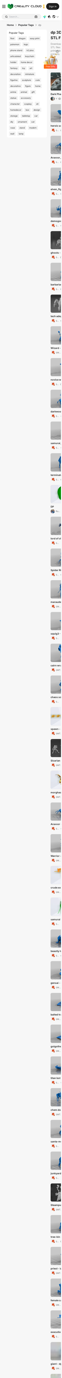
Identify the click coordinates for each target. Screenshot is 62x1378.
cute (37, 80)
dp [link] (39, 25)
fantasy (14, 68)
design (37, 110)
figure (28, 86)
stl (37, 104)
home (37, 86)
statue (13, 98)
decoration (15, 74)
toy (23, 68)
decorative (15, 86)
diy (11, 122)
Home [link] (10, 25)
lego (26, 44)
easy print (34, 38)
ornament (22, 122)
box (27, 110)
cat (32, 122)
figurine (14, 80)
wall (12, 133)
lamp (21, 133)
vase (12, 127)
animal (24, 92)
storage (14, 116)
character (15, 104)
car (36, 116)
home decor (26, 62)
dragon (22, 38)
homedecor (15, 110)
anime (13, 92)
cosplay (28, 104)
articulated (15, 56)
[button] (55, 16)
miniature (29, 74)
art (31, 68)
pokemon (14, 44)
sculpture (26, 80)
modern (33, 127)
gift (33, 92)
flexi (12, 38)
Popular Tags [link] (26, 25)
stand (22, 127)
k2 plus (30, 50)
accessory (26, 98)
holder (13, 62)
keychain (29, 56)
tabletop (26, 116)
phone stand (16, 50)
